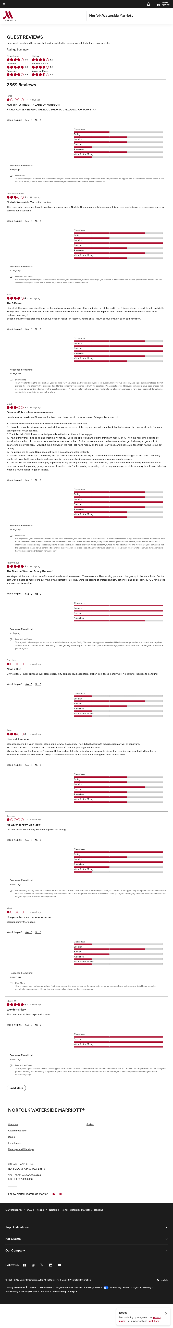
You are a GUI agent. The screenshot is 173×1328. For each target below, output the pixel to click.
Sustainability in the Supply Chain (21, 1291)
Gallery (90, 1124)
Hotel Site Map (59, 1291)
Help (72, 1291)
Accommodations (17, 1130)
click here (154, 1321)
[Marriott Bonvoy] (161, 4)
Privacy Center (93, 1287)
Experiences (14, 1143)
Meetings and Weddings (21, 1149)
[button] (148, 4)
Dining (11, 1136)
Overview (13, 1124)
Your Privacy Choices (118, 1287)
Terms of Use (46, 1287)
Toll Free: (24, 1175)
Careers (32, 1287)
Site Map (45, 1291)
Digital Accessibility (142, 1287)
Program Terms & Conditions (69, 1287)
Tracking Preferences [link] (15, 1287)
